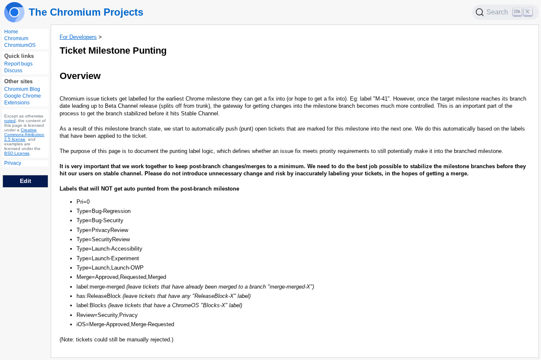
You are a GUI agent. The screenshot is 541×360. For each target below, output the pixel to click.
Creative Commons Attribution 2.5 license (24, 135)
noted (10, 120)
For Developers (78, 37)
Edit (25, 180)
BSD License (17, 153)
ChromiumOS (20, 45)
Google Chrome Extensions (22, 99)
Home (11, 32)
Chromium (16, 38)
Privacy (12, 163)
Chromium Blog (22, 89)
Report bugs (18, 64)
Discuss (13, 71)
